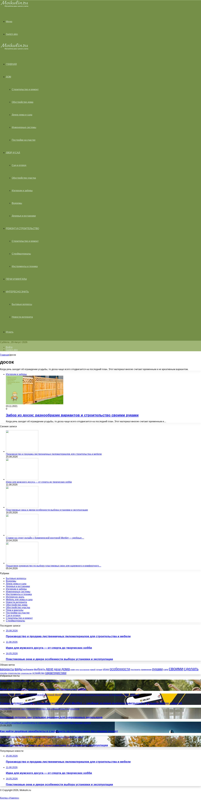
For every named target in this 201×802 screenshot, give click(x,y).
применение (146, 669)
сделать (191, 669)
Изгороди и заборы (22, 190)
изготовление (85, 669)
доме (72, 670)
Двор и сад (13, 152)
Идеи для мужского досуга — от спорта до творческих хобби (39, 482)
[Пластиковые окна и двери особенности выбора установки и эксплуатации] (22, 507)
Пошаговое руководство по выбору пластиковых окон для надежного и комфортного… (53, 566)
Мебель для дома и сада (19, 599)
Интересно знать (17, 291)
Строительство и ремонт (25, 89)
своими (176, 668)
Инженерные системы (24, 127)
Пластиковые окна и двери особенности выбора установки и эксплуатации (47, 510)
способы (3, 673)
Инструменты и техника (25, 266)
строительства (14, 673)
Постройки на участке (23, 140)
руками (157, 669)
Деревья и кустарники (24, 216)
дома (65, 669)
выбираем (28, 669)
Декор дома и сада (22, 114)
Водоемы (17, 203)
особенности (120, 669)
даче (49, 669)
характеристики (55, 672)
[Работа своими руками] (15, 6)
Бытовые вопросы (22, 304)
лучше (99, 669)
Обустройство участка (24, 178)
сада (165, 669)
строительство (26, 673)
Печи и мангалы (16, 279)
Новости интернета (22, 317)
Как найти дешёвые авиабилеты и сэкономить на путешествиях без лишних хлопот (59, 731)
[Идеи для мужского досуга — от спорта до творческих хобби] (22, 479)
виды (19, 669)
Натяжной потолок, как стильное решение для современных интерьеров (51, 717)
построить (135, 669)
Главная (4, 355)
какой (92, 669)
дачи (57, 669)
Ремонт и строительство (22, 228)
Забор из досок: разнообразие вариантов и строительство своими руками (72, 415)
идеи (77, 669)
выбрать (39, 669)
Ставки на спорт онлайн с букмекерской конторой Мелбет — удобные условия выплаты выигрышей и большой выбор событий (91, 703)
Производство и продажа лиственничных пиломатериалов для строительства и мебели (54, 454)
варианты (7, 669)
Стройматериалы (21, 253)
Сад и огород (19, 165)
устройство (38, 673)
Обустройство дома (22, 102)
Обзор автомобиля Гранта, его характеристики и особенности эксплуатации (54, 745)
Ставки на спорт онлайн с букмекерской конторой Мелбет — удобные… (45, 538)
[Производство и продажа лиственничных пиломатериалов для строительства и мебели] (22, 451)
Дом (8, 77)
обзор (106, 669)
